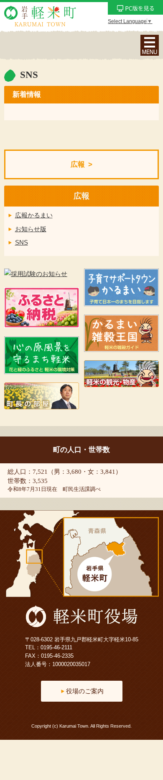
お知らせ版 (30, 228)
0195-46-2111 (56, 647)
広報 (78, 164)
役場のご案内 (85, 691)
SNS (21, 242)
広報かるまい (34, 215)
